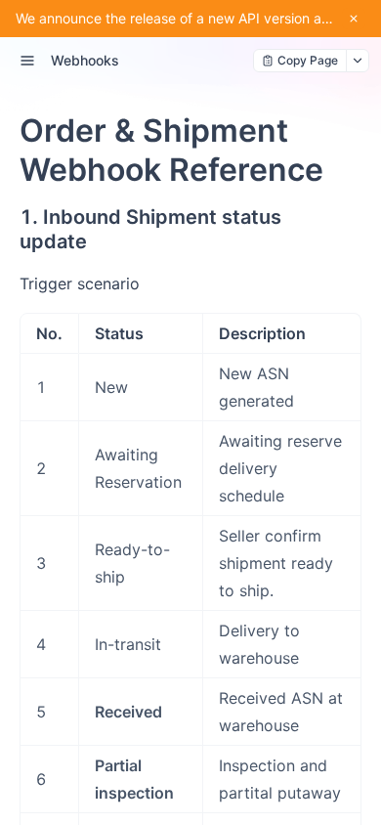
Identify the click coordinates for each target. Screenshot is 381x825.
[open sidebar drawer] (27, 60)
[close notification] (353, 18)
